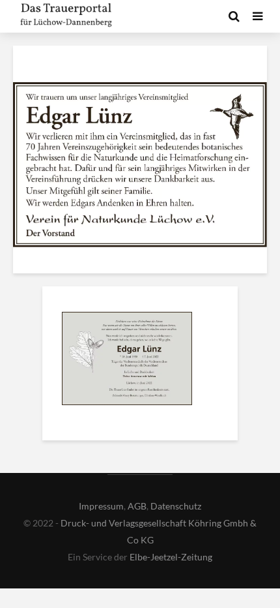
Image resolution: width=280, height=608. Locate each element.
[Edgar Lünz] (127, 361)
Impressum (101, 505)
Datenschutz (175, 505)
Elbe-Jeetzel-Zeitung (171, 556)
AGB (137, 505)
